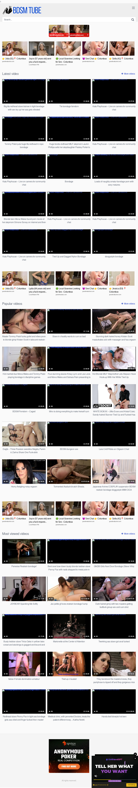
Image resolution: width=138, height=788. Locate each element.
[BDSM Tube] (22, 10)
